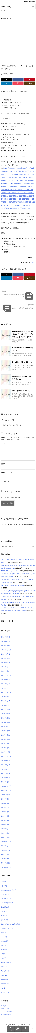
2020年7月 (5, 765)
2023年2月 (5, 688)
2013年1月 (5, 863)
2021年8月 (5, 735)
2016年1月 (5, 837)
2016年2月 (5, 833)
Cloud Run (5, 907)
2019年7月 (5, 799)
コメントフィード (6, 1011)
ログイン (4, 1006)
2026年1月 (5, 645)
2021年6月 (5, 743)
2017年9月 (5, 820)
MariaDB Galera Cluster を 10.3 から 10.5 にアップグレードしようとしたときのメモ (22, 334)
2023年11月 (6, 675)
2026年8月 (5, 637)
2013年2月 (5, 859)
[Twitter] (6, 79)
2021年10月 (6, 726)
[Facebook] (18, 79)
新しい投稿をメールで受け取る (10, 497)
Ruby (4, 975)
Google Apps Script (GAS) (10, 924)
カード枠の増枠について (21, 391)
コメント (3, 443)
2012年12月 (6, 867)
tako (32, 262)
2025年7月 (5, 658)
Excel (4, 915)
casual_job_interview (8, 890)
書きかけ (5, 992)
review (4, 967)
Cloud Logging (7, 903)
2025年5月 (5, 667)
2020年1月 (5, 782)
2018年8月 (5, 807)
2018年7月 (5, 812)
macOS (4, 941)
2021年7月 (5, 739)
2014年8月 (5, 850)
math (3, 945)
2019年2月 (5, 803)
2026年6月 (5, 641)
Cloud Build (6, 898)
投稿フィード (5, 1008)
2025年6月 (5, 662)
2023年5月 (5, 684)
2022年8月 (5, 696)
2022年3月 (5, 714)
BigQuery (5, 886)
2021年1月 (5, 752)
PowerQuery (6, 962)
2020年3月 (5, 778)
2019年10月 (6, 790)
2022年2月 (5, 718)
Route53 (5, 971)
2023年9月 (5, 679)
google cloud (7, 928)
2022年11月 (6, 692)
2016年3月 (5, 829)
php (3, 958)
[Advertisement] (18, 40)
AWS (3, 881)
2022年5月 (5, 705)
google (4, 920)
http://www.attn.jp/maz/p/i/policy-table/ (16, 208)
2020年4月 (5, 773)
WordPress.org (6, 1014)
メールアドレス (6, 472)
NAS (3, 954)
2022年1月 (5, 722)
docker (4, 911)
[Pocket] (18, 83)
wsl (3, 988)
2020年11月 (6, 756)
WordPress (5, 984)
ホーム (4, 18)
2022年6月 (5, 701)
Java (3, 932)
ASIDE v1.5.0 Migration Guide (10, 571)
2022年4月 (5, 709)
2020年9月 (5, 760)
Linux (4, 937)
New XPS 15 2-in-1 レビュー (23, 362)
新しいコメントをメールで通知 (10, 492)
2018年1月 (5, 816)
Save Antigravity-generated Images (12, 585)
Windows (5, 979)
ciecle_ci (5, 894)
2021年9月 (5, 731)
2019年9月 (5, 795)
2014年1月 (5, 854)
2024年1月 (5, 671)
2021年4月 (5, 748)
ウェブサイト (5, 481)
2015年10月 (6, 841)
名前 (3, 464)
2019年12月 (6, 786)
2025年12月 (6, 650)
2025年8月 (5, 654)
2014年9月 (5, 846)
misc (11, 18)
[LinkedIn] (6, 83)
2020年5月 (5, 769)
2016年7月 (5, 824)
